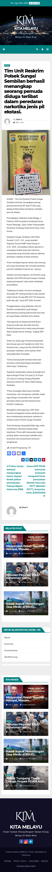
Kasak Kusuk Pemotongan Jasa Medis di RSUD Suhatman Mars (25, 607)
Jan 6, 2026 (13, 732)
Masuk (7, 638)
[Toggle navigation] (47, 49)
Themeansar (26, 855)
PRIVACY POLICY (20, 861)
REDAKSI (44, 861)
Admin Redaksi (27, 553)
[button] (37, 49)
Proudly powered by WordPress (17, 852)
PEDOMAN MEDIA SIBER (26, 866)
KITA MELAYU (26, 28)
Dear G (19, 119)
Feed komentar (11, 650)
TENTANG (7, 861)
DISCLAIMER (34, 861)
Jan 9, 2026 (13, 705)
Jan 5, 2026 (13, 759)
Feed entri (8, 644)
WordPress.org (11, 657)
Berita (7, 65)
